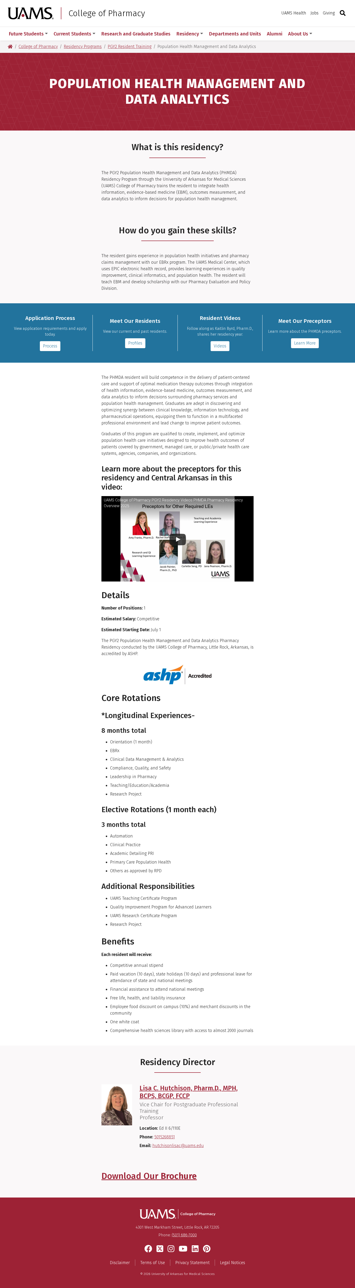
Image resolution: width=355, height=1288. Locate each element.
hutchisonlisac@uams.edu (178, 1145)
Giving (329, 13)
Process (50, 346)
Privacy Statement (192, 1262)
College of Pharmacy (107, 13)
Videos (220, 346)
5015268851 (164, 1137)
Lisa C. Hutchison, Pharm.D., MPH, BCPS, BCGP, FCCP (189, 1092)
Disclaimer (120, 1262)
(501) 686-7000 (184, 1235)
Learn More (305, 343)
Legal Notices (232, 1262)
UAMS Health (293, 13)
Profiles (135, 343)
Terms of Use (152, 1262)
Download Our (149, 1176)
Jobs (315, 13)
